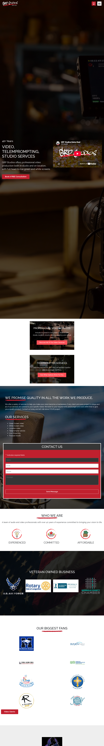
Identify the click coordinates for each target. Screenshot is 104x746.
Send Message (52, 492)
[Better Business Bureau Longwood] (66, 585)
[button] (99, 4)
